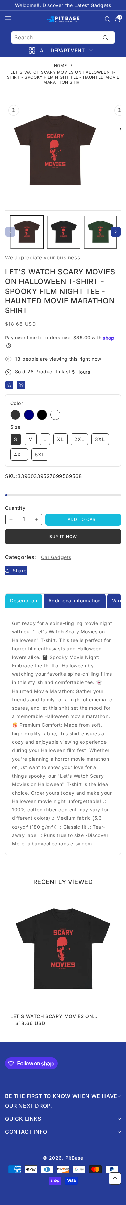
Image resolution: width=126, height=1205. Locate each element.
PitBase (74, 1158)
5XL (40, 454)
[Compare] (21, 385)
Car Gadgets (56, 557)
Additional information (74, 600)
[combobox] (63, 37)
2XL (79, 439)
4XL (19, 454)
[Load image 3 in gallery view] (100, 232)
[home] (63, 1197)
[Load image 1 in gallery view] (26, 232)
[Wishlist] (9, 385)
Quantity (15, 508)
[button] (12, 19)
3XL (100, 439)
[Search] (105, 37)
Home (60, 65)
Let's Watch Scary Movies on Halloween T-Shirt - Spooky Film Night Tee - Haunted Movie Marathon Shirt (62, 1016)
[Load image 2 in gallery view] (63, 232)
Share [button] (20, 570)
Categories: (20, 557)
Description (23, 600)
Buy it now (63, 536)
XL (60, 439)
